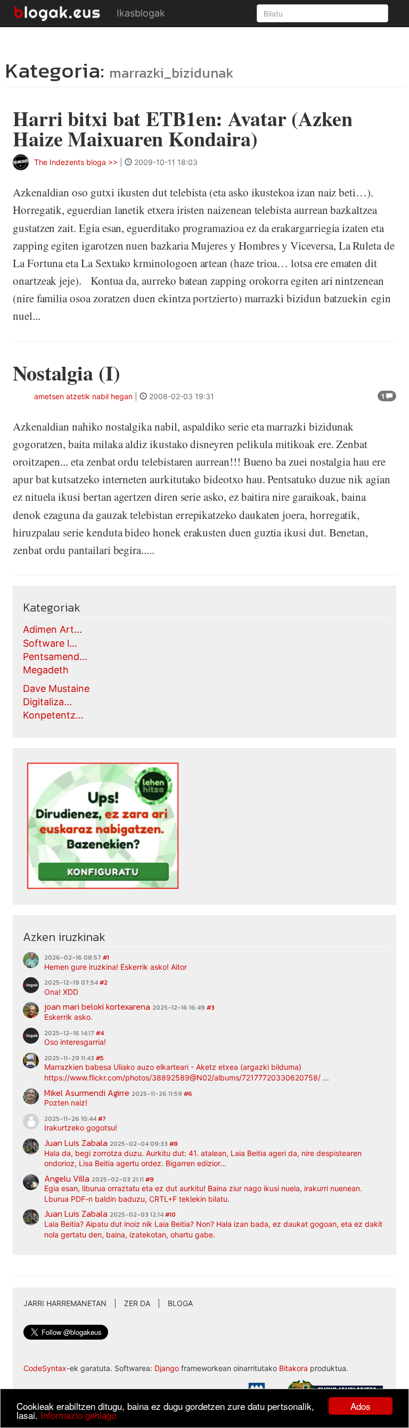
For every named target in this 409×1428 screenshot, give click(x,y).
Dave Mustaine (56, 688)
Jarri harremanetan (65, 1303)
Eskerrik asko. (68, 1016)
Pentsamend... (55, 656)
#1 (106, 957)
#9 (149, 1179)
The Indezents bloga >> (76, 162)
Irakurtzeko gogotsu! (80, 1127)
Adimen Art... (52, 629)
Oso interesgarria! (75, 1041)
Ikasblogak (141, 13)
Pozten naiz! (65, 1102)
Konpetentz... (53, 715)
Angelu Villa (66, 1178)
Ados (360, 1406)
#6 (188, 1094)
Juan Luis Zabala (76, 1142)
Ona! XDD (61, 991)
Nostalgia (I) (66, 372)
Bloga (180, 1303)
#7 (102, 1119)
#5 (100, 1058)
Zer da (137, 1303)
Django (166, 1368)
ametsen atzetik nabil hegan (83, 396)
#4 (100, 1033)
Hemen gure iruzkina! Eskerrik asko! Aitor (115, 966)
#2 (104, 982)
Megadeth (46, 669)
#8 (173, 1144)
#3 (211, 1007)
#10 (170, 1214)
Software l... (50, 643)
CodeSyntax (45, 1368)
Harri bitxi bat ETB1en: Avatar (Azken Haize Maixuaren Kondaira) (183, 128)
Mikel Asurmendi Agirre (86, 1092)
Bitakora (293, 1368)
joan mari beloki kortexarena (97, 1006)
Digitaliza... (47, 701)
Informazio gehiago (78, 1415)
